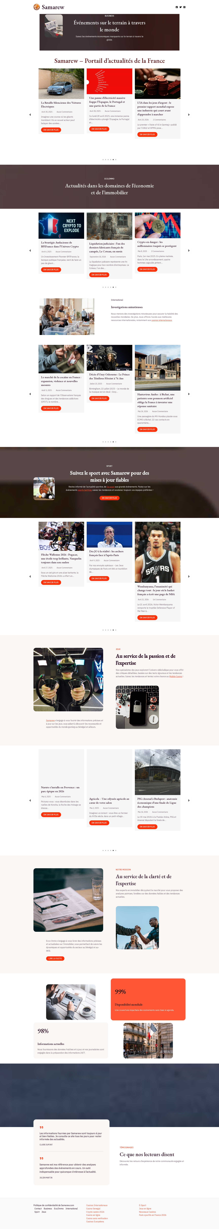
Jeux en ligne (145, 1208)
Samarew (53, 7)
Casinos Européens (95, 1221)
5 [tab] (113, 159)
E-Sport (142, 1205)
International (72, 1208)
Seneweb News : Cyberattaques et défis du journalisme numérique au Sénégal (157, 98)
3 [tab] (108, 159)
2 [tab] (105, 159)
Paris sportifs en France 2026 (152, 1215)
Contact (38, 1208)
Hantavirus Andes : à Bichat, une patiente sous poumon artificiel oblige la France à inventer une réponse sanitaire (59, 400)
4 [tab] (111, 159)
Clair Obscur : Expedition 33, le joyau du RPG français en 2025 (155, 780)
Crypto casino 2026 (95, 1212)
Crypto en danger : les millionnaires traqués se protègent (60, 244)
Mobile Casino (175, 676)
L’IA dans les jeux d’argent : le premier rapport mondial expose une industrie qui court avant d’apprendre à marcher (59, 108)
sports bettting (85, 490)
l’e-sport (111, 486)
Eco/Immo (59, 1208)
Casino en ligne (93, 1215)
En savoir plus (51, 134)
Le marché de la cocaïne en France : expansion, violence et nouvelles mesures (109, 104)
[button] (30, 114)
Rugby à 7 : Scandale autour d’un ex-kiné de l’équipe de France (108, 556)
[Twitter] (180, 7)
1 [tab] (103, 159)
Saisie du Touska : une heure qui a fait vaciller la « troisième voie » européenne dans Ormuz (156, 370)
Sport (37, 1212)
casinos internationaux (161, 320)
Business (48, 1208)
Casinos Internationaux (96, 1205)
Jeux (44, 1212)
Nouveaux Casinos (147, 1212)
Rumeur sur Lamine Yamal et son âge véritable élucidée (156, 556)
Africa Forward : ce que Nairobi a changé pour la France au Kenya (108, 396)
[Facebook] (177, 7)
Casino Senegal (93, 1208)
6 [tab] (116, 159)
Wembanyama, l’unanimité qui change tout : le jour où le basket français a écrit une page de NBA (59, 590)
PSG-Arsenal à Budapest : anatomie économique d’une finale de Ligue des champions (61, 802)
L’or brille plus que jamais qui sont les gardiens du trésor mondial (156, 247)
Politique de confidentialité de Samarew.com (53, 1205)
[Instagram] (184, 7)
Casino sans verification (97, 1218)
